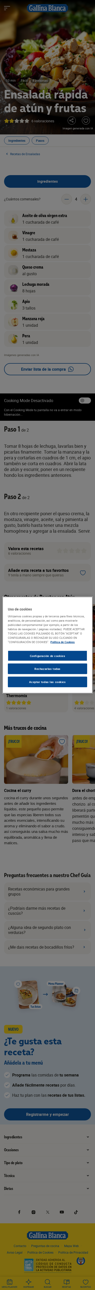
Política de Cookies (62, 642)
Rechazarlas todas (47, 669)
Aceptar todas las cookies (47, 682)
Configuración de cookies (47, 656)
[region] (47, 645)
